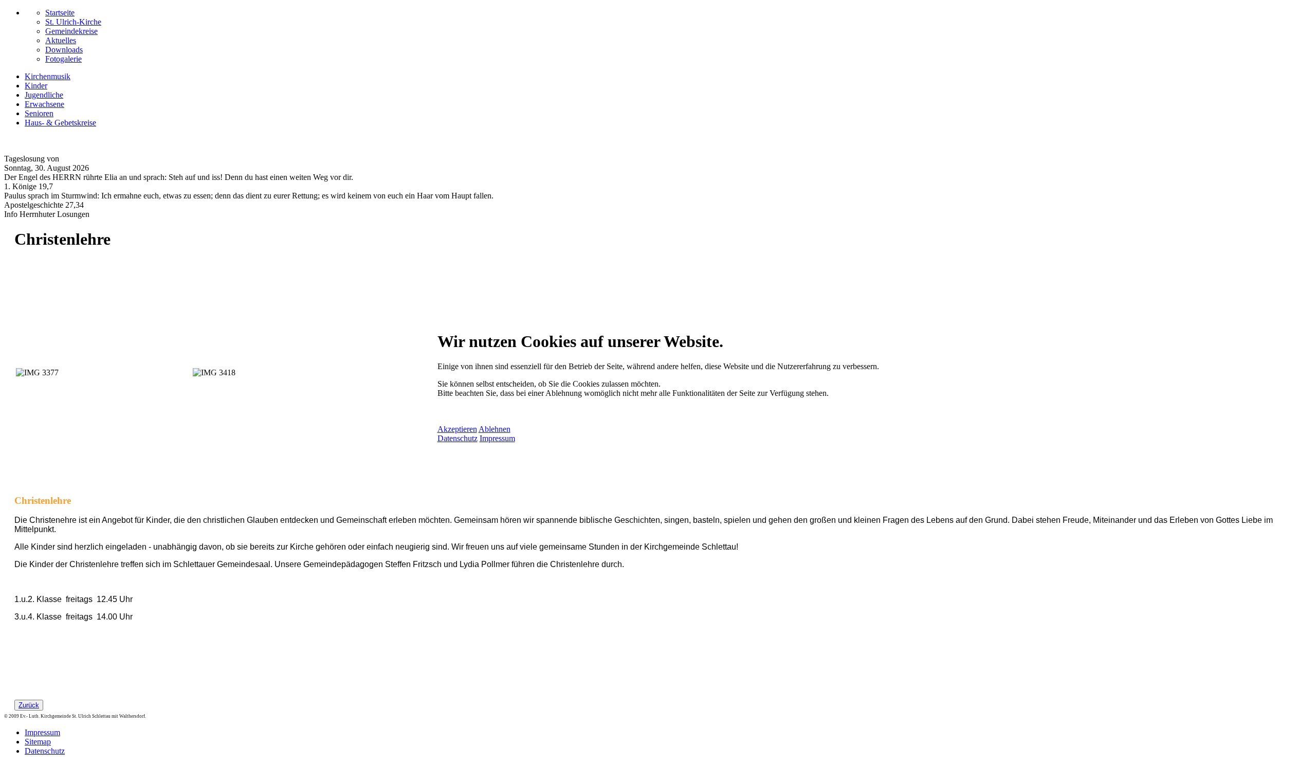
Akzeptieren (457, 429)
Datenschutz (457, 438)
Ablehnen (494, 429)
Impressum (497, 438)
